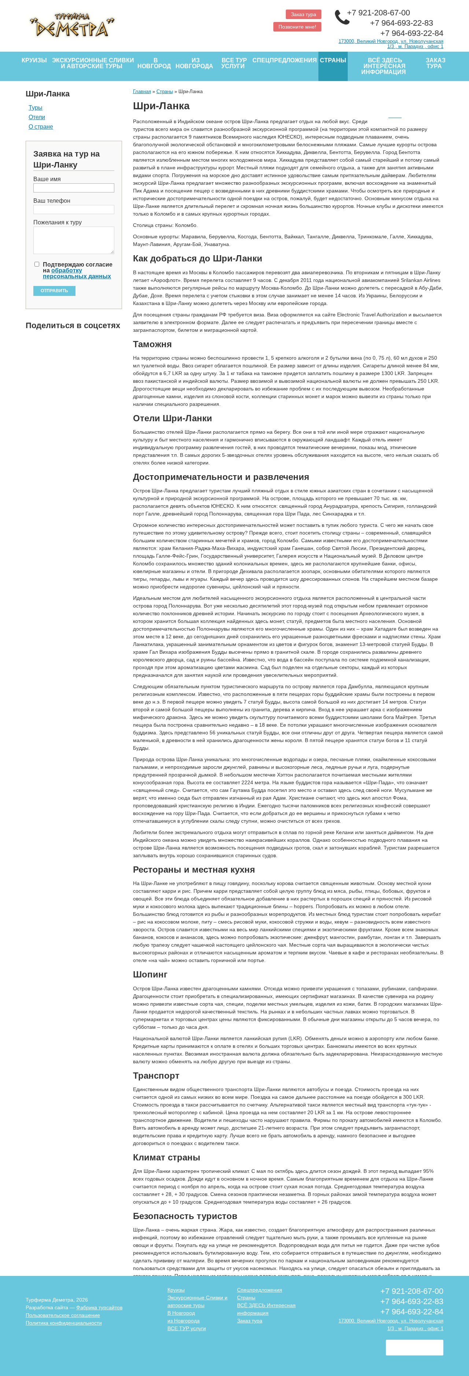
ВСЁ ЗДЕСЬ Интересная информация (383, 66)
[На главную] (127, 23)
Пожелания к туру (57, 222)
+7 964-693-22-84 (411, 33)
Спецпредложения (284, 60)
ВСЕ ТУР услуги (234, 63)
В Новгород (154, 63)
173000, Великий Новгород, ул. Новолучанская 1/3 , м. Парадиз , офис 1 (391, 43)
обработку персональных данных (77, 273)
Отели (37, 117)
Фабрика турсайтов (99, 1307)
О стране (41, 127)
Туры (36, 108)
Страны (333, 60)
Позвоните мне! (297, 27)
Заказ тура (303, 14)
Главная (142, 91)
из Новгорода (194, 63)
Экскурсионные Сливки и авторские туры (93, 63)
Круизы (34, 60)
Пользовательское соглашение (63, 1315)
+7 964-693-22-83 (402, 22)
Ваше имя (47, 179)
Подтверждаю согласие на (77, 270)
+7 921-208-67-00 (379, 12)
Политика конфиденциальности (64, 1323)
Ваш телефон (51, 201)
